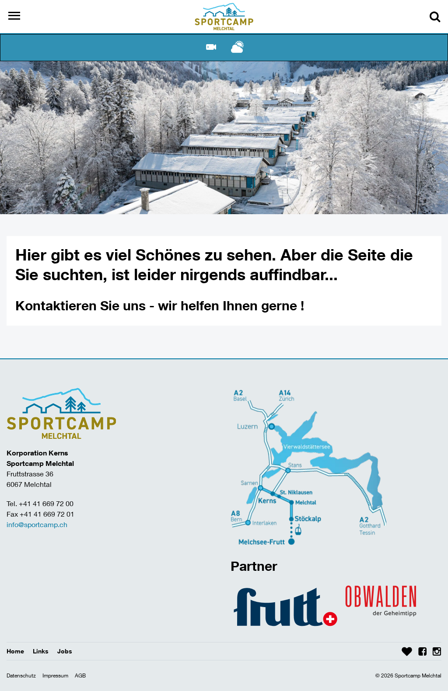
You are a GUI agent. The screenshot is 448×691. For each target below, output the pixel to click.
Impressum (55, 675)
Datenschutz (21, 675)
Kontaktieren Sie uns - (86, 305)
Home (15, 651)
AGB (80, 675)
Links (41, 651)
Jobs (64, 651)
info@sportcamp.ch (37, 524)
